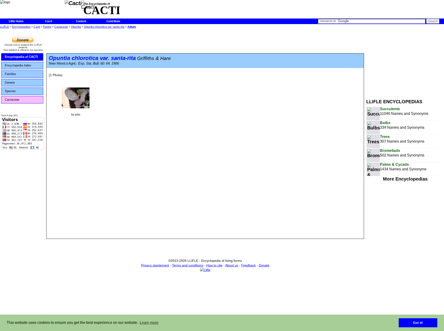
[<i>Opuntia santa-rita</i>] (76, 97)
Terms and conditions (187, 265)
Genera (10, 82)
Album (131, 26)
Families (10, 74)
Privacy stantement (155, 265)
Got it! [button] (418, 323)
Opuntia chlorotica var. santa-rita (104, 26)
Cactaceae (61, 26)
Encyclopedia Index (18, 65)
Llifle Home (16, 21)
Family (47, 26)
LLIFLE (4, 26)
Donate (264, 265)
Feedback (248, 265)
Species (10, 91)
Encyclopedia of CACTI (21, 57)
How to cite (214, 265)
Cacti (48, 21)
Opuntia (76, 26)
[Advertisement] (405, 62)
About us (231, 265)
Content (81, 21)
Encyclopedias (21, 26)
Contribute (113, 21)
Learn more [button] (149, 323)
